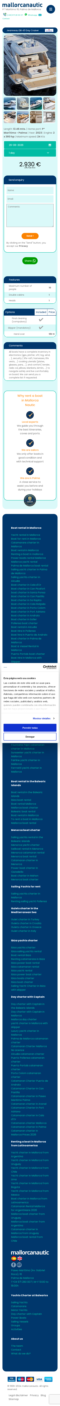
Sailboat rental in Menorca (27, 849)
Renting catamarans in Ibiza (28, 959)
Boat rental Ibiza (21, 955)
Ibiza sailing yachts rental (26, 951)
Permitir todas (30, 727)
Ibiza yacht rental (21, 970)
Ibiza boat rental (21, 800)
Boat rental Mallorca (23, 804)
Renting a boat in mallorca (27, 554)
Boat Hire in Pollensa (23, 631)
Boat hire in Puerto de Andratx (29, 635)
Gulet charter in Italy (23, 931)
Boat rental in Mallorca (26, 528)
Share (28, 261)
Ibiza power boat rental (25, 963)
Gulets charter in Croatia (26, 923)
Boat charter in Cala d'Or (26, 585)
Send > (30, 235)
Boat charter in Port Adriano (28, 611)
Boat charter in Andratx (25, 615)
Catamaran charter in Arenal (28, 1104)
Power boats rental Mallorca (28, 558)
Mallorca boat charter (24, 807)
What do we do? (21, 1353)
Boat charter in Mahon (24, 875)
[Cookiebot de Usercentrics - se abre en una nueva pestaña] (43, 667)
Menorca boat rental (23, 856)
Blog (43, 1395)
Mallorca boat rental (23, 823)
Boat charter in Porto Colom (28, 608)
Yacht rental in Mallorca (25, 535)
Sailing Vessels (19, 1321)
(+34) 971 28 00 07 (15, 15)
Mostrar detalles (42, 718)
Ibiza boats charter (22, 978)
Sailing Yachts (19, 1302)
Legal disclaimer (18, 1395)
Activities (16, 1329)
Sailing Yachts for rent (25, 886)
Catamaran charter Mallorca (28, 1123)
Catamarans (18, 1306)
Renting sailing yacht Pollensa (29, 901)
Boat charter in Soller (24, 619)
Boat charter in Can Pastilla (27, 596)
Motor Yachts (19, 1310)
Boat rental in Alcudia (24, 627)
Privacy (23, 246)
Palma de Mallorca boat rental (29, 565)
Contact (6, 18)
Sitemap (14, 1399)
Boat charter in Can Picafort (28, 588)
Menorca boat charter (25, 830)
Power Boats (18, 1318)
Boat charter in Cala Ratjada (28, 604)
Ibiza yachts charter (24, 940)
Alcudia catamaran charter (27, 1054)
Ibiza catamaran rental (25, 967)
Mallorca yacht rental (24, 562)
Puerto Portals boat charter (28, 654)
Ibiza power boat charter (26, 974)
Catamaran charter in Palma (28, 1127)
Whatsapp (32, 15)
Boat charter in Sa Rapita (26, 600)
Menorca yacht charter (25, 845)
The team (17, 1346)
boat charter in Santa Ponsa (28, 592)
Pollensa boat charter (24, 623)
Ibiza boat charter (22, 982)
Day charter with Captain (28, 997)
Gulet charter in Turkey (25, 919)
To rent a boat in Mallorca (26, 819)
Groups (15, 1325)
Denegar (30, 736)
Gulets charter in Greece (26, 927)
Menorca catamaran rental (27, 852)
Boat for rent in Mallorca (26, 539)
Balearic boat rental (23, 811)
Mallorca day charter (24, 1019)
